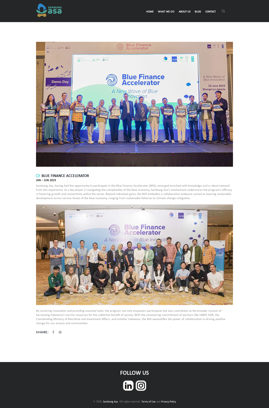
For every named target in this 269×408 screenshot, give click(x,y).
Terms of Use (148, 401)
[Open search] (223, 11)
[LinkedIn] (128, 381)
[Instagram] (140, 381)
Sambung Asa (110, 401)
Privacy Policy (168, 401)
